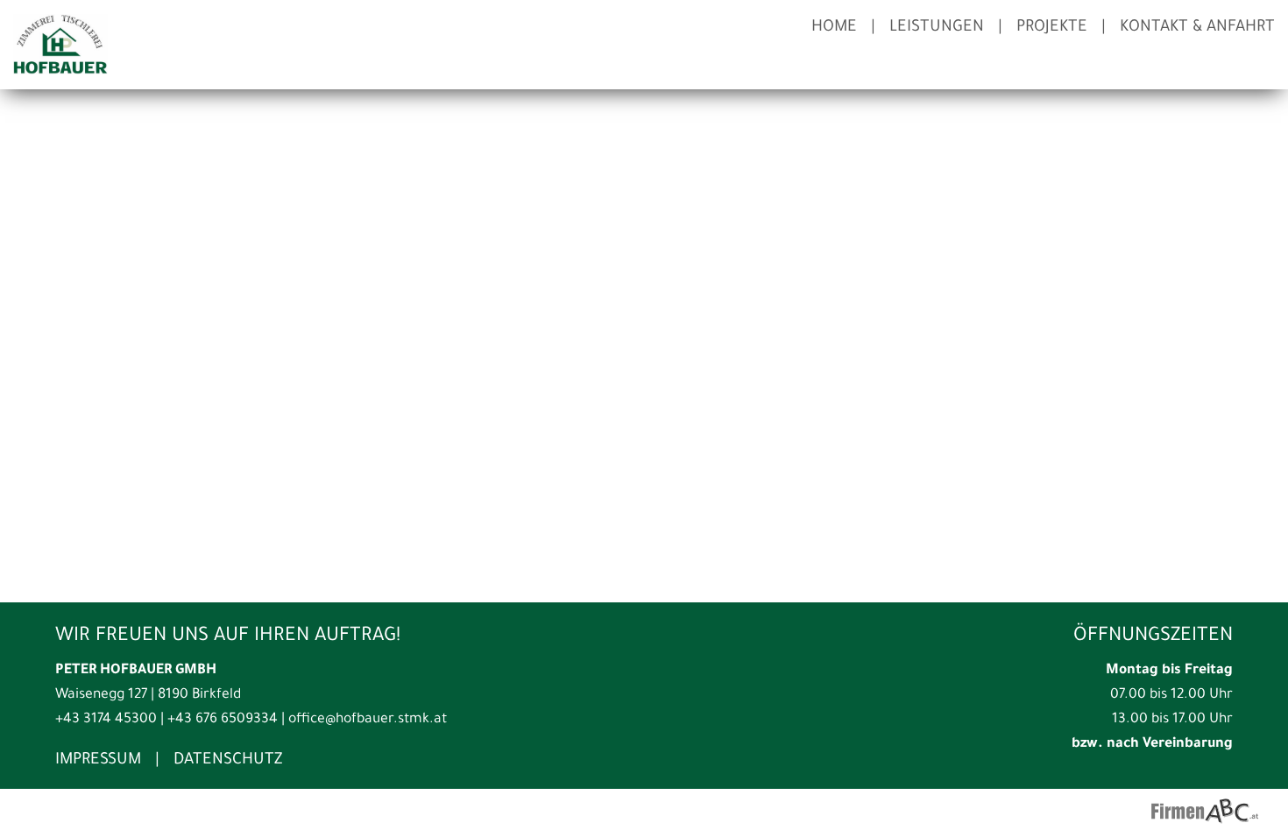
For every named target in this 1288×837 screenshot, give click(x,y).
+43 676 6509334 (222, 720)
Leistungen (936, 28)
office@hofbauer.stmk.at (367, 720)
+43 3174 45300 (106, 720)
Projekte (1051, 28)
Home (834, 28)
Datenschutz (227, 761)
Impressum (98, 761)
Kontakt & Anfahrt (1197, 28)
